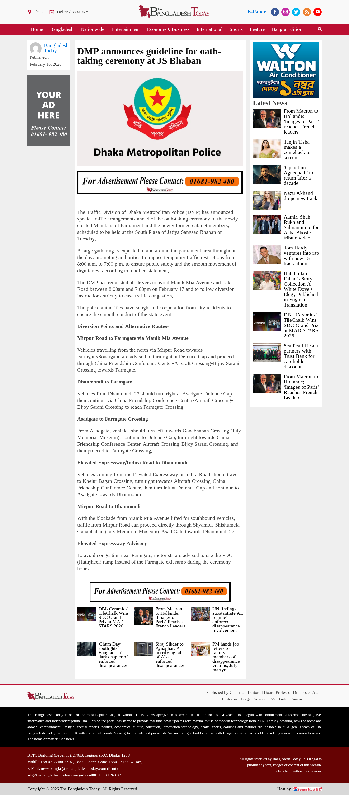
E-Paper (256, 12)
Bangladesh (62, 29)
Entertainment (125, 29)
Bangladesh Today (56, 48)
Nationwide (92, 29)
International (209, 29)
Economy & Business (168, 29)
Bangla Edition (287, 29)
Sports (236, 29)
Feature (257, 29)
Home (37, 29)
